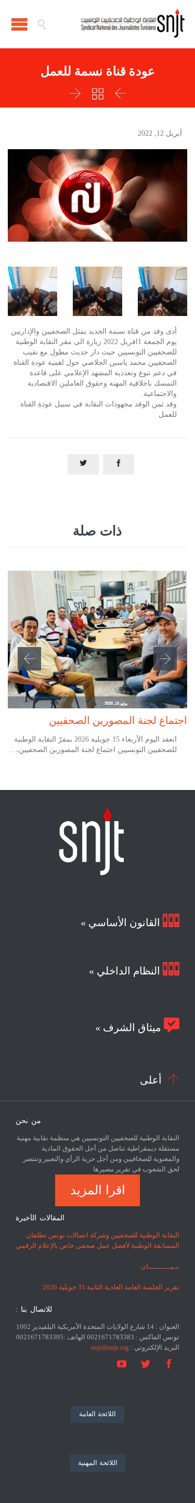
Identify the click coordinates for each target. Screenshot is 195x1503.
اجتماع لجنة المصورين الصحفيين (118, 720)
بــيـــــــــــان (160, 1266)
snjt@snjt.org (110, 1347)
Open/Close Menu (19, 24)
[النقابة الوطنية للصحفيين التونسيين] (116, 24)
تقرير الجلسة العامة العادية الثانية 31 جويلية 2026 (111, 1287)
